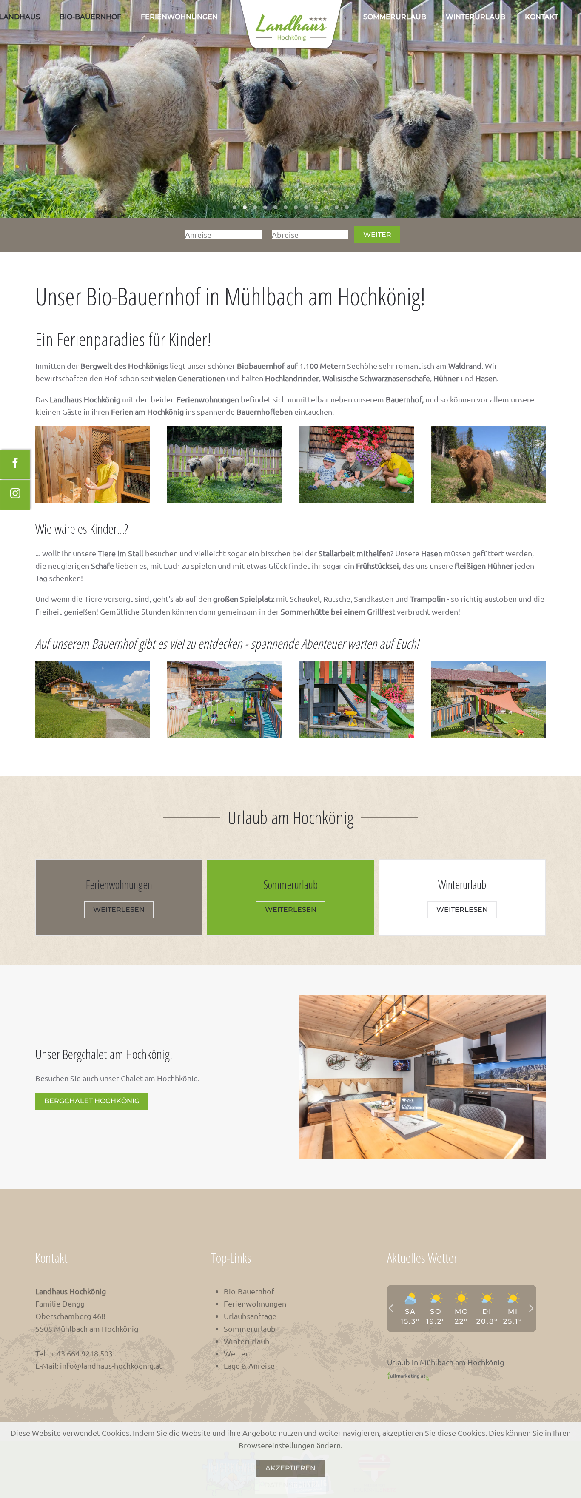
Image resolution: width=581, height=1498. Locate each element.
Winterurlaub (475, 17)
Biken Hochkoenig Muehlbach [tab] (306, 207)
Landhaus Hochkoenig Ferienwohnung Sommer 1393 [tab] (234, 207)
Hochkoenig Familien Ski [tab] (347, 207)
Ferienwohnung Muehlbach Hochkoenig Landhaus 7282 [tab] (326, 207)
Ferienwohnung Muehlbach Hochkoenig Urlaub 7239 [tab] (316, 207)
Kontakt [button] (541, 17)
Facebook (16, 455)
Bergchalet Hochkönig (92, 1101)
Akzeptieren (290, 1468)
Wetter (236, 1353)
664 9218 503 (90, 1353)
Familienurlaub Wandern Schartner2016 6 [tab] (296, 207)
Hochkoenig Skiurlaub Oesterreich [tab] (337, 207)
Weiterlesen (119, 910)
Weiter (377, 235)
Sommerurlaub (394, 17)
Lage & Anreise (249, 1365)
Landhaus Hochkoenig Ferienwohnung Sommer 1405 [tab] (265, 207)
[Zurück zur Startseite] (290, 25)
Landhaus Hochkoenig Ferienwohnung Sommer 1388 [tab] (275, 207)
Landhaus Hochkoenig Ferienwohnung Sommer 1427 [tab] (245, 207)
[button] (92, 464)
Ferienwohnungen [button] (179, 17)
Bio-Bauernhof (90, 17)
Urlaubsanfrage (250, 1315)
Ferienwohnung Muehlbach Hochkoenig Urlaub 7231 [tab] (286, 207)
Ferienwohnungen (255, 1303)
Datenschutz (290, 1485)
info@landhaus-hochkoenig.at (111, 1365)
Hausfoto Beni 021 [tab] (255, 207)
